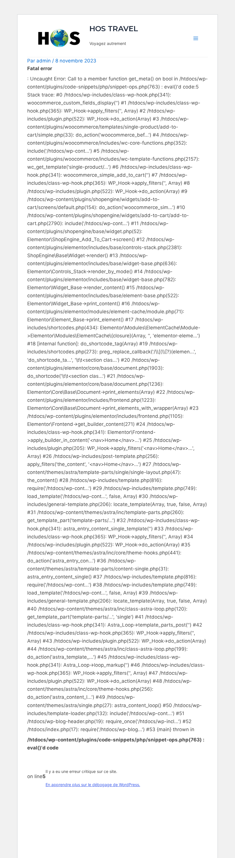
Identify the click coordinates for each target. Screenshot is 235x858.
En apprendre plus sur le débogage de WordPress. (93, 784)
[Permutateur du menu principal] (195, 38)
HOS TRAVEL (113, 28)
